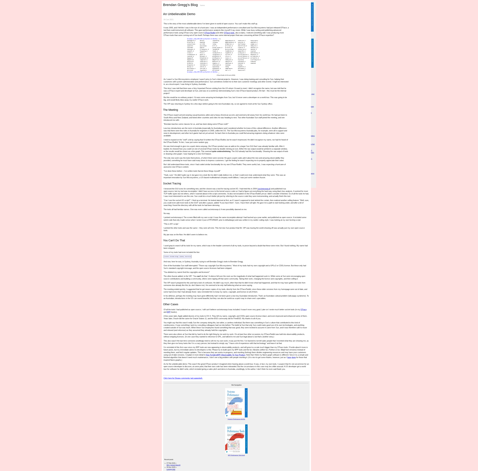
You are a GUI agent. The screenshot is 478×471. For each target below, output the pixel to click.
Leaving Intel (171, 469)
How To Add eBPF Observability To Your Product (225, 355)
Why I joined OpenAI (173, 465)
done (294, 357)
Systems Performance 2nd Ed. (236, 419)
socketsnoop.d (264, 189)
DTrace (304, 309)
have (289, 357)
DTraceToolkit (209, 33)
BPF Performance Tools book (236, 455)
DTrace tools (229, 33)
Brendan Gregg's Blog (180, 5)
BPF (169, 312)
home (202, 5)
